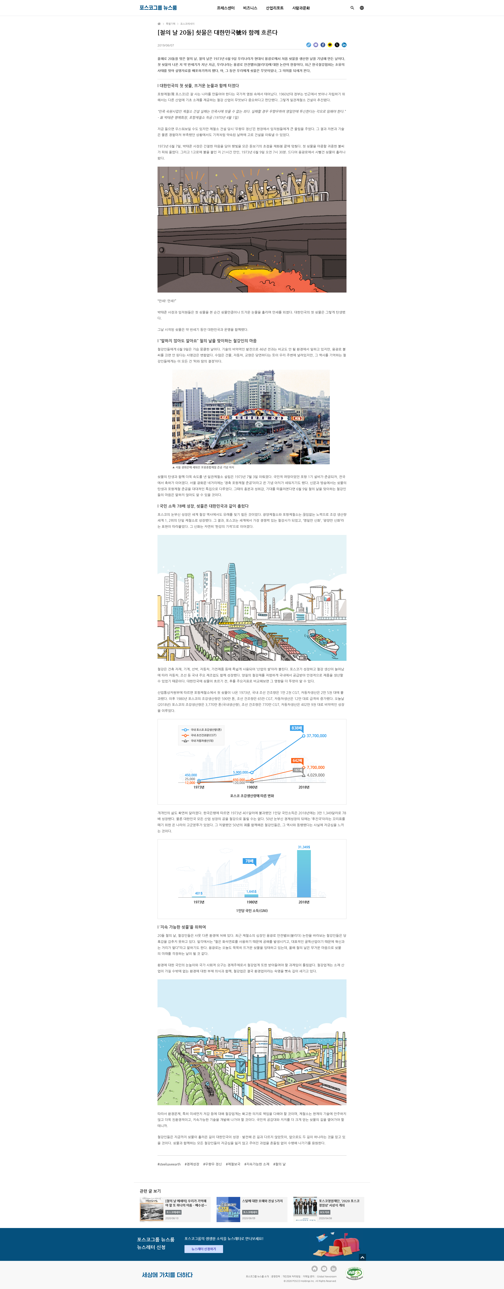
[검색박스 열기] (352, 8)
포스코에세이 (187, 23)
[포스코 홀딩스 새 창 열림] (314, 1269)
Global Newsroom (327, 1276)
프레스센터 (226, 8)
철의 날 (280, 1164)
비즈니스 (250, 8)
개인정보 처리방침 (291, 1276)
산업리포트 (275, 8)
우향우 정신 (213, 1164)
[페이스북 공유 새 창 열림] (323, 44)
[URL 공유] (308, 44)
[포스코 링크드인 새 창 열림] (333, 1269)
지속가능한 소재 (257, 1164)
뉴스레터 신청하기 (204, 1249)
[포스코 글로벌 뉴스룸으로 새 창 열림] (361, 8)
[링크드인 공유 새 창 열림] (344, 44)
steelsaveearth (170, 1164)
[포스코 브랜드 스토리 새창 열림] (167, 1278)
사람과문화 (301, 8)
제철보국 (234, 1164)
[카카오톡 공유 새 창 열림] (330, 44)
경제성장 (193, 1164)
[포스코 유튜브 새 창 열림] (324, 1269)
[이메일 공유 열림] (315, 44)
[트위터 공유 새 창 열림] (337, 44)
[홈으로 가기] (159, 24)
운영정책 (275, 1276)
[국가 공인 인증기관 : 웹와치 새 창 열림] (354, 1273)
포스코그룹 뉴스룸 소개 (257, 1276)
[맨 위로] (362, 1257)
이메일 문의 (308, 1276)
